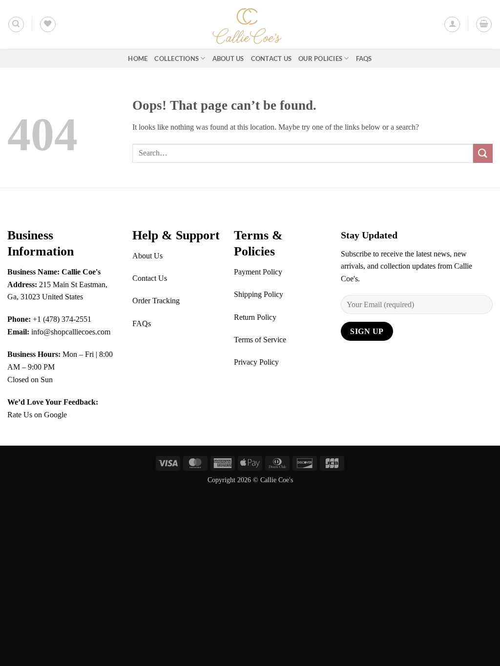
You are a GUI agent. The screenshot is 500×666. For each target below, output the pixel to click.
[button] (452, 24)
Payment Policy (258, 272)
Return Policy (255, 317)
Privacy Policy (256, 362)
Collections (176, 58)
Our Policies (320, 58)
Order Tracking (156, 300)
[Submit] (483, 153)
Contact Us (271, 58)
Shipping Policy (258, 294)
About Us (228, 58)
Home (137, 58)
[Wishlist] (48, 24)
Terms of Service (260, 339)
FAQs (364, 58)
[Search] (16, 24)
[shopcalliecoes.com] (250, 24)
